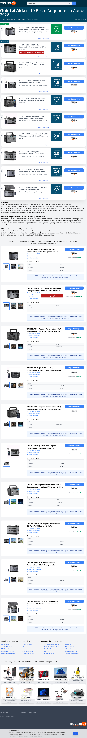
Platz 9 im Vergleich (34, 567)
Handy (25, 649)
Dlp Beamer (5, 644)
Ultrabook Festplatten (8, 654)
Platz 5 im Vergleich (34, 411)
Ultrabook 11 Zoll (28, 654)
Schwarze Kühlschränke (51, 644)
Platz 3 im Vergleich (34, 333)
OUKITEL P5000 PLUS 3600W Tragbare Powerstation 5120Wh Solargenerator (41, 563)
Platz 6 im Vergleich (34, 450)
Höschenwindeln (49, 654)
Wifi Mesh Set (5, 649)
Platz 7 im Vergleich (34, 489)
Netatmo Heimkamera (72, 654)
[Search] (74, 3)
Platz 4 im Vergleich (34, 372)
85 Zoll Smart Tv (28, 651)
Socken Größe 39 (6, 646)
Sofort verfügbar (33, 258)
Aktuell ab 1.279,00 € (35, 608)
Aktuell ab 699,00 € (45, 295)
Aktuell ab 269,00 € (34, 491)
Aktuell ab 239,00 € (34, 335)
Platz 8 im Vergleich (34, 528)
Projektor (26, 646)
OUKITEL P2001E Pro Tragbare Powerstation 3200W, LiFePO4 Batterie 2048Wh (43, 525)
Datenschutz (4, 712)
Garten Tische (69, 646)
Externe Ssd (68, 649)
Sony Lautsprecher (71, 651)
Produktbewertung (7, 716)
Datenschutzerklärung (35, 736)
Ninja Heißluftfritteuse (51, 649)
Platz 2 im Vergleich (34, 293)
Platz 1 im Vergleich (34, 254)
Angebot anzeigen (74, 28)
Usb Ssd (46, 651)
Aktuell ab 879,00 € (34, 452)
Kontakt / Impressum (28, 712)
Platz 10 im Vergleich (35, 606)
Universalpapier (28, 644)
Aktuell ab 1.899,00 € (35, 256)
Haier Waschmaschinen (51, 646)
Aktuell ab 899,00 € (34, 374)
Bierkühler (68, 644)
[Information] (61, 33)
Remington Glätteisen (8, 651)
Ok (75, 733)
